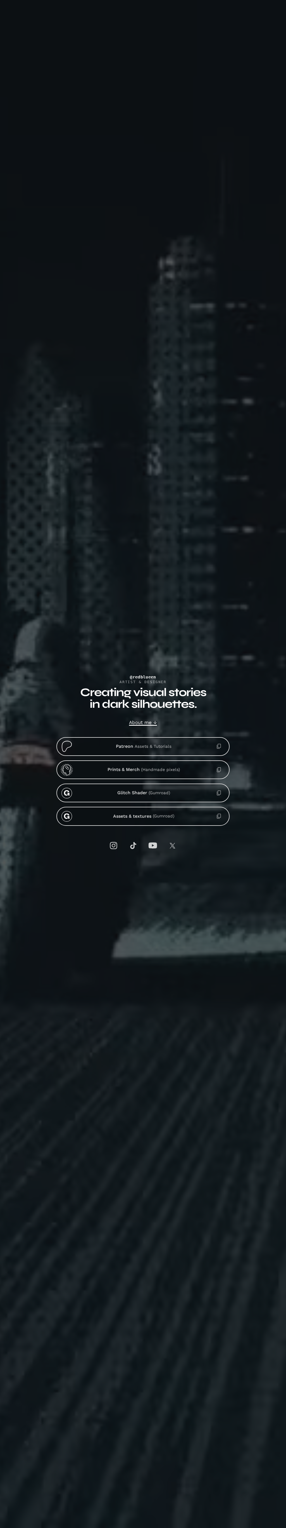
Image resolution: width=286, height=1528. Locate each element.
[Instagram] (114, 846)
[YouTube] (153, 846)
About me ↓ (143, 722)
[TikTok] (133, 846)
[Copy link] (218, 746)
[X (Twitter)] (173, 845)
